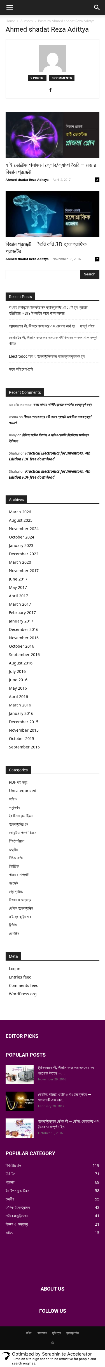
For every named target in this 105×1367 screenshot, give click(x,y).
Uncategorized (22, 790)
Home (10, 20)
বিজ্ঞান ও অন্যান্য (20, 899)
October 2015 (21, 738)
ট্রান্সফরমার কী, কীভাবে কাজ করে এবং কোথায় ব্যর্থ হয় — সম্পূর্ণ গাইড (52, 326)
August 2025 (20, 520)
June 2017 (18, 579)
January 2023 (21, 545)
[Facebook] (52, 90)
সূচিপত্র (56, 1333)
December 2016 (23, 629)
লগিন (28, 1333)
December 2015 (23, 721)
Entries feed (20, 977)
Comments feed (24, 985)
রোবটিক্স (14, 933)
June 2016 (18, 679)
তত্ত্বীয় (13, 849)
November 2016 (24, 637)
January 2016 (21, 713)
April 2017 (18, 595)
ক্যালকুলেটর (72, 1333)
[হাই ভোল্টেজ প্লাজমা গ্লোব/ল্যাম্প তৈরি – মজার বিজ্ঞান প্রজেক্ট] (52, 135)
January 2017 (21, 621)
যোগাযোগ (42, 1333)
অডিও (13, 799)
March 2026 (20, 511)
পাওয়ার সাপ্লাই (19, 874)
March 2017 (20, 604)
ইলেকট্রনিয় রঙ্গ (18, 824)
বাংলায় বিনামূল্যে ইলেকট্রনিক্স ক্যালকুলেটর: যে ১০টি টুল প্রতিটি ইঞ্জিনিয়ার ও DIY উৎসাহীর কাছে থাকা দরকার (48, 310)
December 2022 (23, 553)
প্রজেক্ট (13, 883)
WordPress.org (23, 993)
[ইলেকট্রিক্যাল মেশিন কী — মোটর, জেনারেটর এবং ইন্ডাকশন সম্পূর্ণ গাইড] (20, 1128)
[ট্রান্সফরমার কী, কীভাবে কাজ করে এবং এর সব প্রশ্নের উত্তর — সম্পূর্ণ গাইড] (20, 1074)
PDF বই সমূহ (18, 782)
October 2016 (21, 646)
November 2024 (24, 528)
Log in (14, 968)
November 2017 (24, 570)
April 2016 (18, 696)
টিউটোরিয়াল (16, 841)
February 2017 (22, 612)
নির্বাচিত (14, 866)
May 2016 (18, 688)
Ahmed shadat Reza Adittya (27, 179)
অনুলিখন (14, 807)
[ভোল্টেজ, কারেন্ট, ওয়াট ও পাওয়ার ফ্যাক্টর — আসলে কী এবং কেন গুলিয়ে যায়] (20, 1101)
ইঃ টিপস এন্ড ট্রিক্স (20, 815)
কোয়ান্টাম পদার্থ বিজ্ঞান (22, 832)
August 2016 (20, 663)
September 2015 (24, 747)
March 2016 (20, 705)
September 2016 (24, 654)
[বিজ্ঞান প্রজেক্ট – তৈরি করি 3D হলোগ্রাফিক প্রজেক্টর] (52, 214)
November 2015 (24, 730)
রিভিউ (13, 925)
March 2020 (20, 562)
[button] (9, 7)
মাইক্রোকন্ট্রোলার (20, 916)
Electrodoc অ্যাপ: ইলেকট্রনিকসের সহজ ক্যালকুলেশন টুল (47, 356)
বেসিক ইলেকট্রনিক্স (21, 908)
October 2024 (21, 537)
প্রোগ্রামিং (16, 891)
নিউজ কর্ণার (16, 857)
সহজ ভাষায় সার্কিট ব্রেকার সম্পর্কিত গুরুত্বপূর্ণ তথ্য (62, 404)
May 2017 (18, 587)
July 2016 (17, 671)
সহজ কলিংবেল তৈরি (21, 369)
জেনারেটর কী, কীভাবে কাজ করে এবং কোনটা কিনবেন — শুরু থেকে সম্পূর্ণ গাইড (53, 340)
